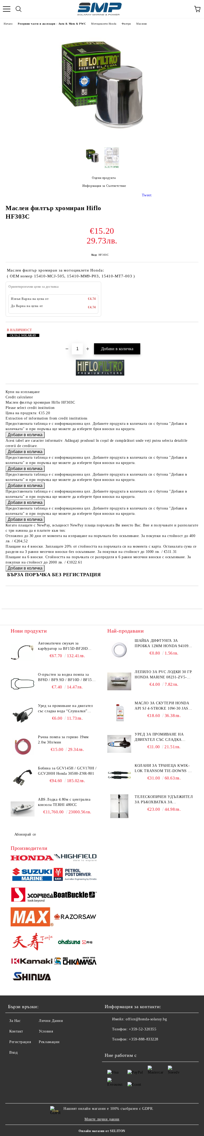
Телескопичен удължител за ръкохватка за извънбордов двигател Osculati (164, 800)
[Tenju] (32, 942)
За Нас (14, 1021)
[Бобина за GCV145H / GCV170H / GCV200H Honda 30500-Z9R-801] (23, 778)
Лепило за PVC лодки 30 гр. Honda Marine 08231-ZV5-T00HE (164, 675)
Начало (8, 23)
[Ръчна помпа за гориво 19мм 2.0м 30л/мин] (23, 746)
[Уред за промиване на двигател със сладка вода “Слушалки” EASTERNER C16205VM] (119, 744)
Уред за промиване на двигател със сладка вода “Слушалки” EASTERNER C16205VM (159, 737)
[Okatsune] (75, 943)
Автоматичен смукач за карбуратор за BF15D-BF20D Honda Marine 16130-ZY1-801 (63, 646)
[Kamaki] (32, 962)
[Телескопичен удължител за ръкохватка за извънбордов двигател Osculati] (119, 806)
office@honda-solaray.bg (146, 1019)
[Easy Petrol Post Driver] (75, 875)
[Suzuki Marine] (32, 875)
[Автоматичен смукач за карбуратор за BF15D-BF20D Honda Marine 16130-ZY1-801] (23, 653)
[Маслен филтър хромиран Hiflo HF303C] (102, 139)
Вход (13, 1052)
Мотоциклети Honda (103, 23)
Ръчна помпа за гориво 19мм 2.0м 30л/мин (63, 739)
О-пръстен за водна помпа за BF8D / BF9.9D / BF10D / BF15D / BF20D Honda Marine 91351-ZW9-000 (66, 678)
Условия (46, 1031)
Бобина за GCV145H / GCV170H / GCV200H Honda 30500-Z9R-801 (67, 771)
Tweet (147, 195)
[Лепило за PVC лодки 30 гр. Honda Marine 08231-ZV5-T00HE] (119, 681)
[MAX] (32, 917)
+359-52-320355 (142, 1029)
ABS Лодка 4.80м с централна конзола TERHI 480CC (64, 802)
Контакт (16, 1031)
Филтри (126, 23)
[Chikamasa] (75, 962)
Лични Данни (51, 1021)
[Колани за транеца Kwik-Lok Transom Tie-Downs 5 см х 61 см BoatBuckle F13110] (119, 775)
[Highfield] (75, 858)
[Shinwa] (32, 977)
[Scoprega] (32, 895)
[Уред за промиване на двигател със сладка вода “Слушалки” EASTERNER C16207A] (23, 715)
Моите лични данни (102, 1119)
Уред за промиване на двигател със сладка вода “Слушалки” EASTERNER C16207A (65, 709)
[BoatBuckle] (75, 895)
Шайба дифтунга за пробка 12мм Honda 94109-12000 (162, 644)
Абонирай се (25, 834)
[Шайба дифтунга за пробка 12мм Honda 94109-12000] (119, 650)
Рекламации (49, 1042)
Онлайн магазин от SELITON (102, 1131)
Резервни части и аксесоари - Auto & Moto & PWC (52, 23)
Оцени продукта (104, 178)
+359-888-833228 (143, 1039)
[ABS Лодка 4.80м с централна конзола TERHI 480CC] (23, 809)
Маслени (141, 23)
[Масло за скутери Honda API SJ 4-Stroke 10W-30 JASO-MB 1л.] (119, 712)
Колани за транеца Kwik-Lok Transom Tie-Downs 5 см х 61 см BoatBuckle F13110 (162, 769)
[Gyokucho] (75, 917)
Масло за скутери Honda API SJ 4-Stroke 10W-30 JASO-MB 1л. (164, 706)
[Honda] (32, 858)
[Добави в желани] (191, 331)
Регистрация (20, 1042)
